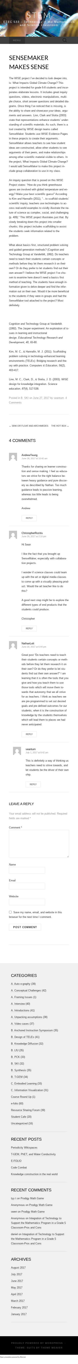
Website (13, 896)
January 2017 (19, 1314)
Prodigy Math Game (32, 1198)
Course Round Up (21, 1096)
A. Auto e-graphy (20, 983)
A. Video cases (20, 1023)
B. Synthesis (18, 1070)
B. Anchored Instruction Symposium (32, 1030)
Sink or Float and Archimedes (28, 426)
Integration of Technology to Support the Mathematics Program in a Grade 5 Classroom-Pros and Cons (38, 1223)
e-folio (14, 1103)
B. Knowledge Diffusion (24, 1043)
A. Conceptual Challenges (26, 990)
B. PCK (15, 1056)
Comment (15, 827)
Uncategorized (19, 1123)
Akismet (23, 1357)
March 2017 (18, 1300)
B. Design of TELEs (22, 1037)
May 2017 (16, 1287)
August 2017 (18, 1267)
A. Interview (18, 1003)
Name (12, 864)
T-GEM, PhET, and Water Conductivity (33, 1154)
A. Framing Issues (21, 997)
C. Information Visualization (27, 1090)
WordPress (54, 1343)
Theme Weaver (52, 1347)
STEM (39, 15)
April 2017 (17, 1294)
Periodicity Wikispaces (24, 1147)
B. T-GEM (17, 1076)
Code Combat (19, 1167)
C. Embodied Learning (24, 1083)
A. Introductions (20, 1010)
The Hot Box (60, 426)
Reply (29, 518)
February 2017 (19, 1307)
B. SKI (25, 397)
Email (12, 880)
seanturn (59, 397)
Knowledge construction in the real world (34, 1174)
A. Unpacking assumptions (26, 1017)
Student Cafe (18, 1116)
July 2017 (16, 1274)
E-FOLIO (16, 1160)
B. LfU (14, 1050)
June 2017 (17, 1280)
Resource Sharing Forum (25, 1110)
